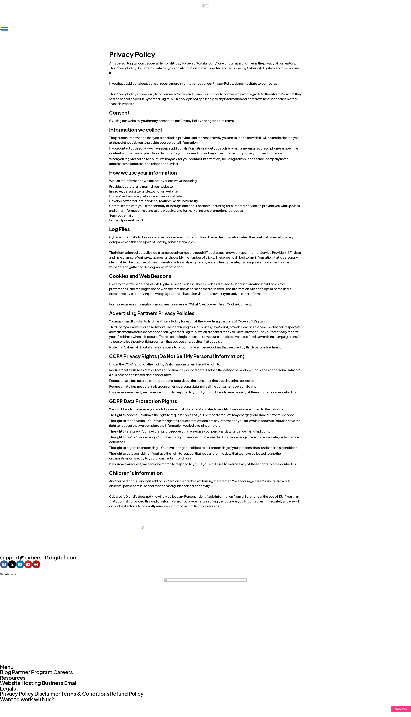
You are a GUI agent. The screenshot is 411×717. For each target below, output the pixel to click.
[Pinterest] (36, 564)
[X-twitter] (12, 564)
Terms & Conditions (85, 693)
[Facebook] (4, 564)
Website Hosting (20, 683)
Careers (63, 672)
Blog (5, 672)
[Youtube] (28, 564)
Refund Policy (127, 693)
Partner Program (32, 672)
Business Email (60, 683)
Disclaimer (47, 693)
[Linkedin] (20, 564)
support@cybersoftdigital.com (39, 557)
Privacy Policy (17, 693)
